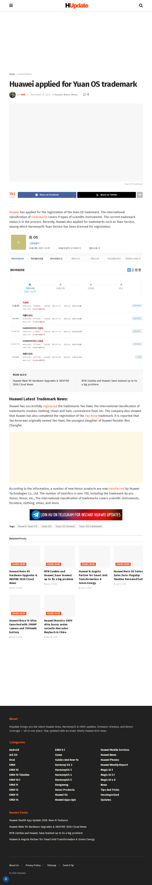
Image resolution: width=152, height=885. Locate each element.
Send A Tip (68, 865)
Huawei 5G (61, 794)
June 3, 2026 (51, 584)
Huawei (14, 212)
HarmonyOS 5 (63, 779)
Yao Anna (91, 416)
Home (12, 74)
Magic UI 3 (107, 769)
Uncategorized (110, 794)
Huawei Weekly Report (114, 764)
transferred (116, 488)
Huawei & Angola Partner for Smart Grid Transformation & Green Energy (52, 839)
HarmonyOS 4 (63, 774)
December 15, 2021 (40, 94)
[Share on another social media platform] (140, 195)
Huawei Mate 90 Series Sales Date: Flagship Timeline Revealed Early (129, 575)
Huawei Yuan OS (27, 526)
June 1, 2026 (16, 637)
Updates (106, 799)
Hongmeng (61, 784)
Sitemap (51, 865)
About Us (14, 865)
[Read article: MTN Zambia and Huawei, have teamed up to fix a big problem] (59, 556)
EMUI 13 (13, 794)
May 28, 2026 (51, 637)
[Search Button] (141, 5)
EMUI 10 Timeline (19, 774)
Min (23, 94)
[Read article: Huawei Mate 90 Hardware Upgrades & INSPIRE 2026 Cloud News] (24, 556)
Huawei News (25, 74)
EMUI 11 (13, 784)
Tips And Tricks (110, 789)
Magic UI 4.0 (108, 779)
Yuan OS (47, 526)
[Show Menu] (11, 5)
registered (50, 406)
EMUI (12, 764)
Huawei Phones (110, 759)
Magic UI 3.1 (108, 774)
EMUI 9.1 (60, 749)
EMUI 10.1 (14, 779)
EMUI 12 (13, 789)
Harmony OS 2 (63, 764)
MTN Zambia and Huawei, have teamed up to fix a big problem (58, 575)
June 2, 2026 (85, 588)
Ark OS (13, 754)
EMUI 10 (14, 769)
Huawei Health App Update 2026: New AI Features (38, 820)
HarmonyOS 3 (63, 769)
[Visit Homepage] (76, 5)
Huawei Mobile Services (115, 749)
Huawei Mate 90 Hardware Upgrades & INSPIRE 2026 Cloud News (48, 826)
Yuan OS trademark (90, 526)
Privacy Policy (33, 865)
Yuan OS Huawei (65, 526)
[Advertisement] (76, 42)
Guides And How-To (67, 759)
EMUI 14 (14, 799)
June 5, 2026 (16, 588)
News (74, 94)
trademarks (39, 217)
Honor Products (65, 789)
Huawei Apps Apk (65, 799)
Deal (12, 759)
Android (14, 749)
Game (58, 754)
